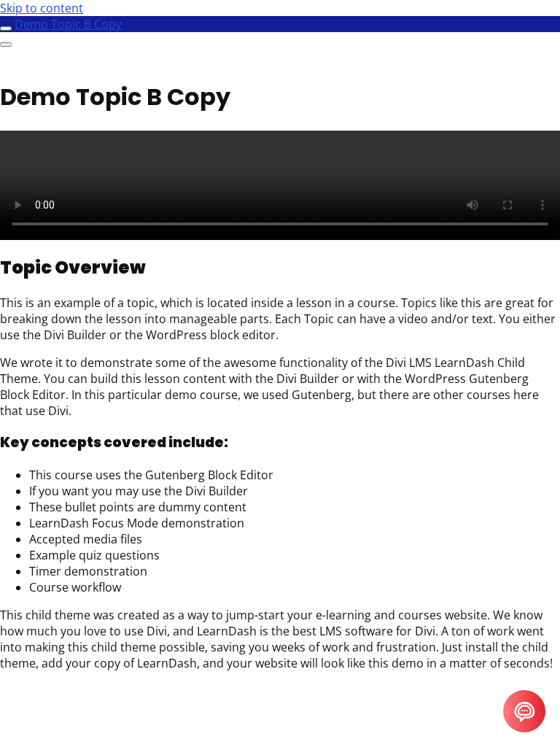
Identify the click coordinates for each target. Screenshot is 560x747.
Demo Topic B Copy (68, 24)
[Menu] (6, 44)
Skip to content (41, 8)
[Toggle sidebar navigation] (6, 28)
